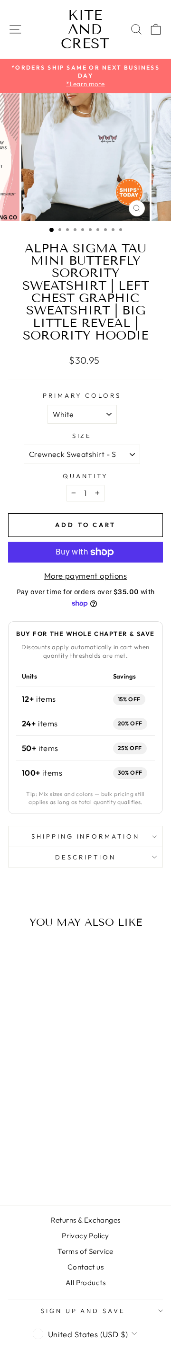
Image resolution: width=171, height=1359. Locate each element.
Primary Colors (82, 395)
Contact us (85, 1266)
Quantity (86, 476)
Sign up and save (83, 1310)
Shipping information (85, 836)
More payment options (85, 576)
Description (85, 857)
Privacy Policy (85, 1235)
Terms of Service (85, 1251)
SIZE (82, 435)
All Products (85, 1282)
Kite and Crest (85, 29)
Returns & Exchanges (86, 1220)
